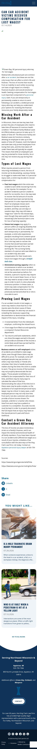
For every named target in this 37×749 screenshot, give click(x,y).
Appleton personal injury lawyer (14, 447)
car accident (11, 77)
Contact (18, 701)
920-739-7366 (18, 668)
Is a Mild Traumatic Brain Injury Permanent (18, 545)
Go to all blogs (18, 637)
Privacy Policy (4, 743)
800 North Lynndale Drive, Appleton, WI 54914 (18, 673)
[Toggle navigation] (33, 3)
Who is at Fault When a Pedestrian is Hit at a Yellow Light (16, 607)
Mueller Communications (25, 744)
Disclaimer (13, 743)
